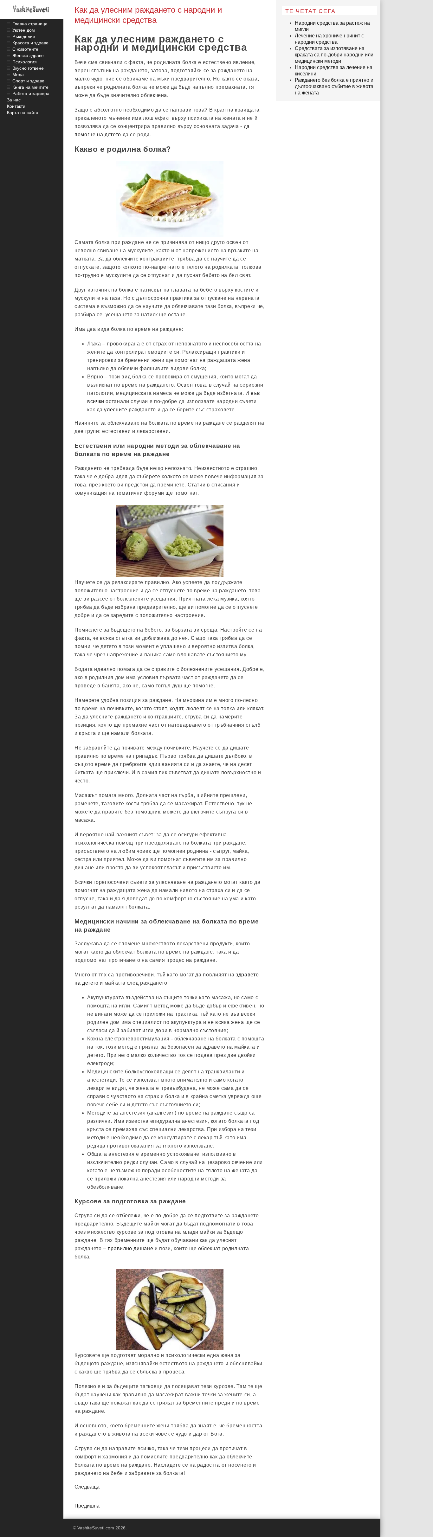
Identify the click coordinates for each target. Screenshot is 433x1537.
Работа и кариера (30, 93)
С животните (25, 49)
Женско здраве (28, 55)
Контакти (16, 106)
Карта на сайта (22, 112)
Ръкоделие (23, 36)
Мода (18, 74)
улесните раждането (130, 409)
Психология (24, 61)
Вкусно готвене (28, 68)
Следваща (87, 1486)
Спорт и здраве (28, 80)
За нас (14, 99)
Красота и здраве (30, 42)
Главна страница (30, 23)
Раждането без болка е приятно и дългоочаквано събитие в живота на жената (334, 86)
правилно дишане (130, 1248)
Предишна (87, 1505)
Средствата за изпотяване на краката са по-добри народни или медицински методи (334, 55)
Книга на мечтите (30, 87)
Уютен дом (23, 30)
